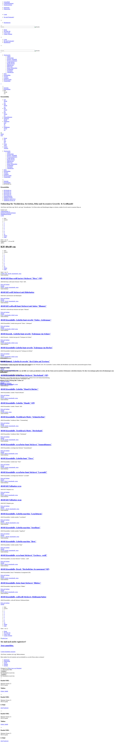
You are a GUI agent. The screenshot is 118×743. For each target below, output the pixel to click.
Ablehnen (8, 383)
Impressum (10, 384)
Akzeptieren (3, 383)
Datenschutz (3, 384)
